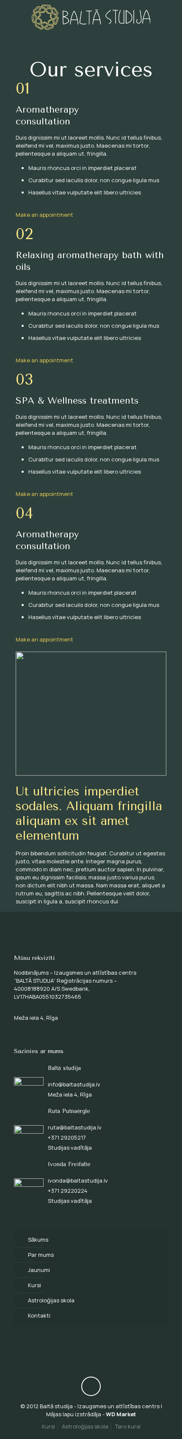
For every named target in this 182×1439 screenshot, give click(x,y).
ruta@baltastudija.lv (75, 1127)
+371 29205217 (67, 1137)
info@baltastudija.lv (74, 1084)
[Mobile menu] (170, 17)
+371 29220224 (68, 1190)
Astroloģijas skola (51, 1300)
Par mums (41, 1254)
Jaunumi (39, 1270)
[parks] (91, 17)
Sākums (38, 1239)
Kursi (34, 1285)
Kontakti (39, 1315)
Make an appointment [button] (44, 214)
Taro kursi (128, 1426)
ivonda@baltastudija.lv (78, 1180)
